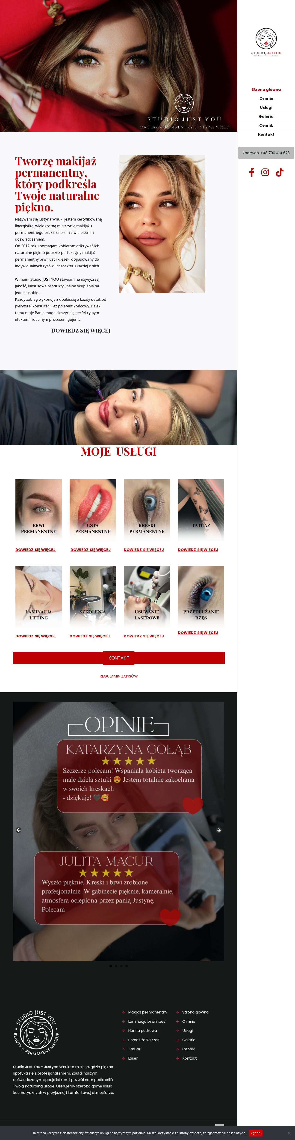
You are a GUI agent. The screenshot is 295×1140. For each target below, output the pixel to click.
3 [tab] (121, 966)
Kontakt (189, 1058)
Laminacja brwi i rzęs (146, 1021)
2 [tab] (116, 966)
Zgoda (255, 1133)
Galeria (188, 1040)
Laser (133, 1058)
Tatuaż (134, 1049)
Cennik (188, 1049)
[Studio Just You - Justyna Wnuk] (266, 42)
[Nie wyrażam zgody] (289, 1133)
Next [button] (218, 830)
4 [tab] (126, 966)
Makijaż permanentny (147, 1012)
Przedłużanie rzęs (143, 1040)
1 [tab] (110, 966)
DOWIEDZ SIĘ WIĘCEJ (80, 330)
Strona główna (195, 1012)
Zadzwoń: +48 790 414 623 (266, 153)
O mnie (188, 1021)
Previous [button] (18, 830)
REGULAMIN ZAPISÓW (119, 676)
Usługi (187, 1030)
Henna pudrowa (142, 1030)
